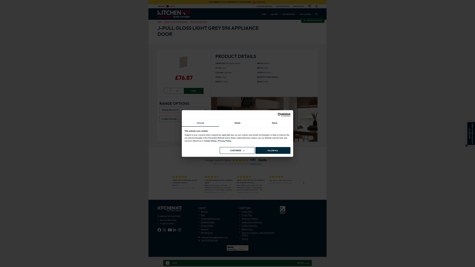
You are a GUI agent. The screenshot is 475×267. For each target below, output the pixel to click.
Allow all (273, 150)
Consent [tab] (200, 123)
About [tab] (274, 123)
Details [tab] (238, 123)
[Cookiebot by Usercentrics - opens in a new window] (279, 115)
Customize (235, 150)
